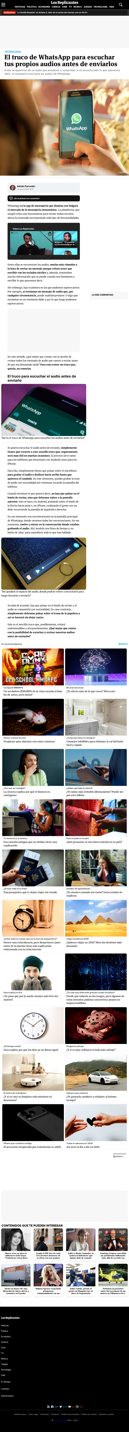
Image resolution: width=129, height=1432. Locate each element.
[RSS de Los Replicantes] (48, 1407)
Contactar (55, 1414)
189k (56, 1407)
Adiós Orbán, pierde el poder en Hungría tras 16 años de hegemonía (81, 1291)
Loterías (5, 1389)
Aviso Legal (33, 1414)
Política (32, 7)
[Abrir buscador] (120, 4)
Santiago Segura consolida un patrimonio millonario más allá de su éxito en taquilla (113, 1255)
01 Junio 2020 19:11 (25, 189)
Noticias (20, 7)
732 (80, 1407)
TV (70, 7)
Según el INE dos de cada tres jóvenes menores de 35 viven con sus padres (48, 1255)
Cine (64, 7)
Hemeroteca (7, 1396)
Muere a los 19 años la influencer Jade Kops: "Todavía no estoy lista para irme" (16, 1255)
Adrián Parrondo (26, 186)
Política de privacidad (70, 1414)
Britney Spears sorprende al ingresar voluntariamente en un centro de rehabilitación (48, 1291)
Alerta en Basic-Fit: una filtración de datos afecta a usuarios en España (16, 1291)
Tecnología (100, 7)
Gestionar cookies (106, 1414)
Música (77, 7)
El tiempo (5, 1382)
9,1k (73, 1407)
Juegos (88, 7)
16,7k (64, 1407)
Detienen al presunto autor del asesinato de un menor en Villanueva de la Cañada (113, 1291)
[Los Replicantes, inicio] (64, 3)
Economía (44, 7)
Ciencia (56, 7)
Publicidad (44, 1414)
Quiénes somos (20, 1414)
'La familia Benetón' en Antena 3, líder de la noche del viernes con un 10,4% (46, 12)
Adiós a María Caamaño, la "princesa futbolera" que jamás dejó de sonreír (81, 1255)
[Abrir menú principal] (3, 4)
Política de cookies (89, 1414)
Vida (111, 7)
